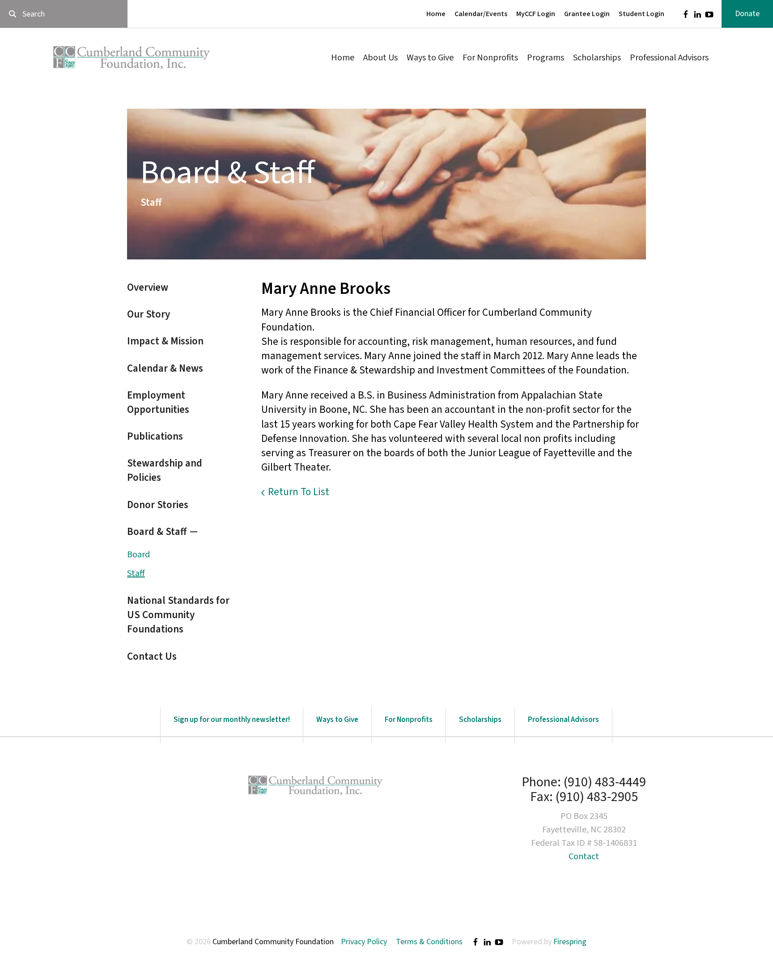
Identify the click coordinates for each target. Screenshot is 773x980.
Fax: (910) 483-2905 (584, 796)
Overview (147, 287)
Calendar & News (165, 368)
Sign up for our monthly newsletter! (232, 720)
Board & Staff (157, 531)
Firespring (569, 941)
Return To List (298, 491)
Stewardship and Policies (164, 470)
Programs (545, 57)
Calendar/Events (480, 14)
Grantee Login (587, 14)
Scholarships (597, 57)
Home (436, 14)
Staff (136, 573)
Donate (747, 13)
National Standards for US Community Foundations (178, 614)
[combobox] (63, 14)
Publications (155, 436)
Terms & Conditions (429, 941)
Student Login (641, 14)
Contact (584, 856)
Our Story (148, 314)
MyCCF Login (535, 14)
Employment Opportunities (158, 402)
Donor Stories (157, 504)
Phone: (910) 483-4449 (584, 782)
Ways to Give (430, 57)
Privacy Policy (364, 941)
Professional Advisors (669, 57)
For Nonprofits (490, 57)
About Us (380, 57)
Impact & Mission (165, 341)
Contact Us (152, 656)
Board (138, 554)
